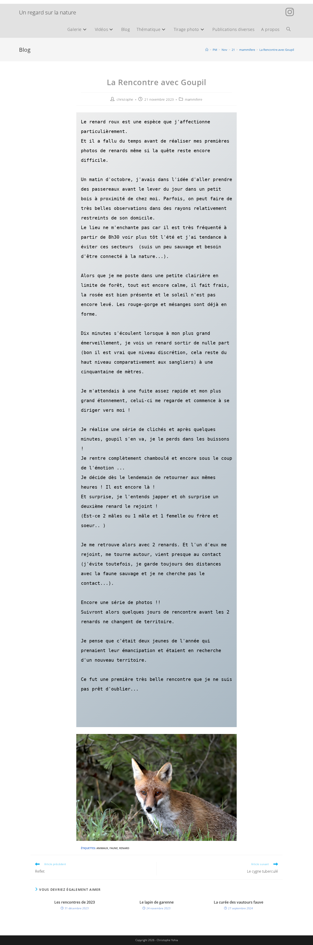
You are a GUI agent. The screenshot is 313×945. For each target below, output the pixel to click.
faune (114, 848)
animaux (102, 848)
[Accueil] (206, 50)
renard (124, 848)
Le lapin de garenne (157, 902)
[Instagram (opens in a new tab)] (290, 12)
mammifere (193, 99)
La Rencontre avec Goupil (276, 50)
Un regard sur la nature (47, 12)
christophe (125, 99)
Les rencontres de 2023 (74, 902)
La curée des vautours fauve (238, 902)
